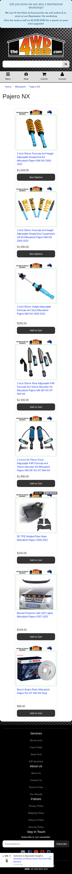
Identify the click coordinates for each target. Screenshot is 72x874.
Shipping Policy (36, 813)
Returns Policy (36, 820)
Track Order (36, 747)
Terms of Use (36, 787)
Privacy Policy (36, 806)
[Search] (65, 64)
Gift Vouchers (36, 761)
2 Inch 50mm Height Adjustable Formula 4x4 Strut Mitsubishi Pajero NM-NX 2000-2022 (34, 310)
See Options (36, 177)
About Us (36, 773)
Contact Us (36, 780)
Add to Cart (36, 330)
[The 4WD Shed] (36, 44)
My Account (36, 740)
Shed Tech (36, 754)
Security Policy (36, 827)
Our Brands (36, 794)
